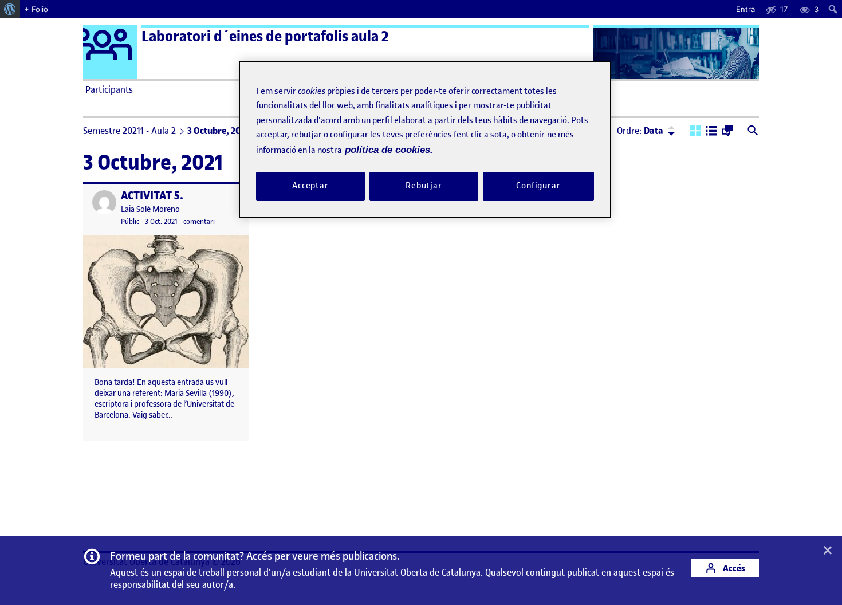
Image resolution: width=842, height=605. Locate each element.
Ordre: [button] (640, 130)
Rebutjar (424, 185)
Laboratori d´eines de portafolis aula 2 (265, 36)
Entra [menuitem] (745, 9)
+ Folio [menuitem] (36, 9)
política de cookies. (389, 149)
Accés (733, 568)
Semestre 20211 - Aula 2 (129, 130)
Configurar (538, 185)
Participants (109, 89)
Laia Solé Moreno (150, 209)
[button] (695, 131)
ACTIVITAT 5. (152, 195)
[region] (425, 139)
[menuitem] (10, 9)
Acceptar (310, 185)
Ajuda (550, 89)
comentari (199, 221)
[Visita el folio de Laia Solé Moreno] (104, 202)
